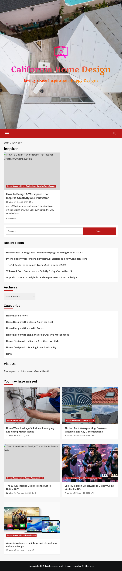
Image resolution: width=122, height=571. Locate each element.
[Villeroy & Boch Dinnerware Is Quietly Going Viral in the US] (90, 463)
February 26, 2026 (82, 435)
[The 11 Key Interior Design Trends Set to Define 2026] (32, 463)
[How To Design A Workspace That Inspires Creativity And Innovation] (32, 171)
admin (11, 202)
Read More (11, 218)
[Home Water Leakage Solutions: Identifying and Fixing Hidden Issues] (32, 405)
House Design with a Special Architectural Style (32, 341)
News (9, 353)
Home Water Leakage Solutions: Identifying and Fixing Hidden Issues (44, 252)
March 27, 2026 (23, 435)
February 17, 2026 (24, 550)
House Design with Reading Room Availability (31, 347)
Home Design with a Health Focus (25, 328)
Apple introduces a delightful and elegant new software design (41, 277)
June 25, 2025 (22, 202)
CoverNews (71, 565)
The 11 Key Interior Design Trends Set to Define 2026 (36, 264)
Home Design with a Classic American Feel (29, 321)
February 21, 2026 (24, 493)
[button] (7, 133)
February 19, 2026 (82, 493)
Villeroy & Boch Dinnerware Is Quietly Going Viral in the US (39, 271)
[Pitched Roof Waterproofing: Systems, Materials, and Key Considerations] (90, 405)
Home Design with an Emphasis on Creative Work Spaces (31, 186)
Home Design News (17, 315)
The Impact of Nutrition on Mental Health (26, 371)
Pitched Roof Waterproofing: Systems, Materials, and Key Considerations (46, 258)
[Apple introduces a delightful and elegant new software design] (32, 520)
